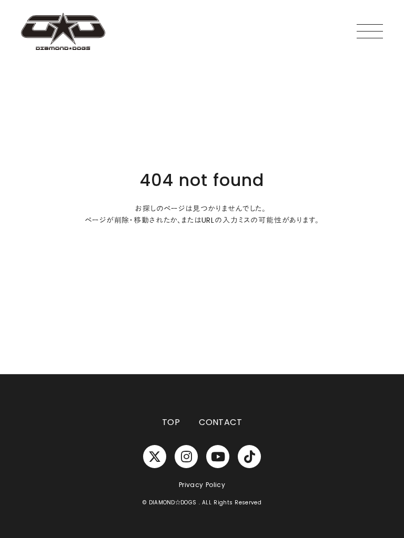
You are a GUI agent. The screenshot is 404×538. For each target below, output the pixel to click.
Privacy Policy (202, 485)
